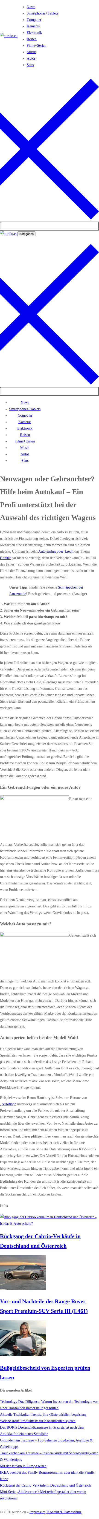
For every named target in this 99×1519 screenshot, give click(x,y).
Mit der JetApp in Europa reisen (23, 1466)
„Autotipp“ (8, 1104)
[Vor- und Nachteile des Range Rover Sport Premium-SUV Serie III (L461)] (23, 1289)
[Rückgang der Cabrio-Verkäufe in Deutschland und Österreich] (49, 1223)
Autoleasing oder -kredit (55, 551)
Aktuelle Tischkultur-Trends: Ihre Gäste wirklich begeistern (43, 1414)
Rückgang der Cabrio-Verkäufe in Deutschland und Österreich (45, 1485)
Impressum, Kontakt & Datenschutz (55, 1512)
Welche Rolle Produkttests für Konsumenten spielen (38, 1421)
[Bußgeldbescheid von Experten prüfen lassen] (23, 1355)
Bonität (5, 558)
